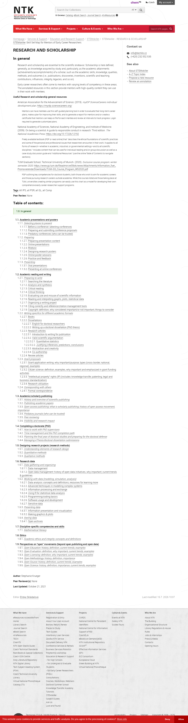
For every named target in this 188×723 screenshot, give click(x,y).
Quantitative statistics (47, 341)
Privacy (133, 714)
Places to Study (53, 628)
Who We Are (114, 28)
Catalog (69, 15)
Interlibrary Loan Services (57, 635)
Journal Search (94, 15)
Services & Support (50, 28)
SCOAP (82, 645)
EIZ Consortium (86, 656)
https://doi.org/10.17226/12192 (62, 133)
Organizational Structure (156, 624)
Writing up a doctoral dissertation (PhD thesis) (56, 327)
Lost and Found (53, 705)
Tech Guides (51, 631)
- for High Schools (54, 659)
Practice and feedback (39, 258)
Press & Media (151, 638)
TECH (15, 638)
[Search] (141, 10)
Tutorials (50, 691)
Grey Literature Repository (25, 659)
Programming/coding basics (43, 496)
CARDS (82, 617)
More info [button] (122, 719)
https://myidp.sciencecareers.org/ (54, 105)
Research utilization (38, 383)
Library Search (19, 624)
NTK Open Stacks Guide (24, 645)
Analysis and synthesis (40, 285)
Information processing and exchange (47, 489)
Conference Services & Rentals (60, 645)
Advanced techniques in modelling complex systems (55, 486)
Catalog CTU (19, 684)
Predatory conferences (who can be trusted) (50, 233)
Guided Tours (118, 624)
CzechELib (84, 635)
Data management (37, 468)
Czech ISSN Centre (21, 656)
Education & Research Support (60, 656)
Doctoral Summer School (57, 684)
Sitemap (144, 714)
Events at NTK (118, 617)
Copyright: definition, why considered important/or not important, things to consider (71, 309)
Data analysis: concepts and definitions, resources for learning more (63, 482)
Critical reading (36, 288)
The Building (150, 621)
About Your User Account (57, 621)
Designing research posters (42, 251)
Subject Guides (53, 698)
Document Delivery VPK (56, 642)
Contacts (149, 642)
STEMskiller (93, 39)
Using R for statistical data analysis (46, 493)
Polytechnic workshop (56, 652)
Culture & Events (91, 28)
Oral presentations (37, 265)
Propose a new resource (141, 77)
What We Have (24, 28)
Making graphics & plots (40, 514)
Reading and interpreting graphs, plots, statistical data (56, 299)
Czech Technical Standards (25, 649)
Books (31, 316)
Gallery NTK (117, 621)
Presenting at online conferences (45, 269)
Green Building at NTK (89, 663)
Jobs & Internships (153, 635)
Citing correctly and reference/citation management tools (57, 306)
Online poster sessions (39, 255)
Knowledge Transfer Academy (59, 688)
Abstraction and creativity (45, 348)
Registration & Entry (55, 617)
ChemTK (17, 642)
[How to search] (117, 15)
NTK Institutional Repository (92, 642)
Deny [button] (167, 719)
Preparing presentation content (44, 240)
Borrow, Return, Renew (56, 624)
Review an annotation (140, 81)
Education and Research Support (67, 39)
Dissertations (35, 320)
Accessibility (120, 714)
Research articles (37, 330)
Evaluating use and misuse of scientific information (54, 295)
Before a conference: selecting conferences (50, 226)
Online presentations (38, 244)
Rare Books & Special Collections (28, 652)
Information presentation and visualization (50, 510)
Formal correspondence (40, 390)
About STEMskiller (138, 70)
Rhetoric (32, 248)
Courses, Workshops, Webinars (60, 681)
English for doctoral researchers (48, 323)
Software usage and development (45, 500)
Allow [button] (181, 719)
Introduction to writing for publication (51, 334)
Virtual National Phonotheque (26, 681)
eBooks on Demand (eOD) (90, 638)
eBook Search (80, 15)
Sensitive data (35, 503)
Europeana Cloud (87, 659)
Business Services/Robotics (58, 649)
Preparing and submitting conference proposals (52, 230)
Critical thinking (36, 292)
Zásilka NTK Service (55, 638)
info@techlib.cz (139, 53)
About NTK (150, 617)
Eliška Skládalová (29, 597)
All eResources (108, 15)
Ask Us (49, 702)
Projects (71, 28)
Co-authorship (39, 352)
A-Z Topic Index (137, 74)
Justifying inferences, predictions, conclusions (60, 345)
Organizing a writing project (42, 302)
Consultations (52, 677)
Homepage (19, 39)
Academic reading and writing (35, 274)
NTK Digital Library (21, 663)
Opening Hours (151, 645)
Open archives (35, 521)
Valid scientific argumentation (47, 337)
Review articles (35, 355)
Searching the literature (40, 281)
